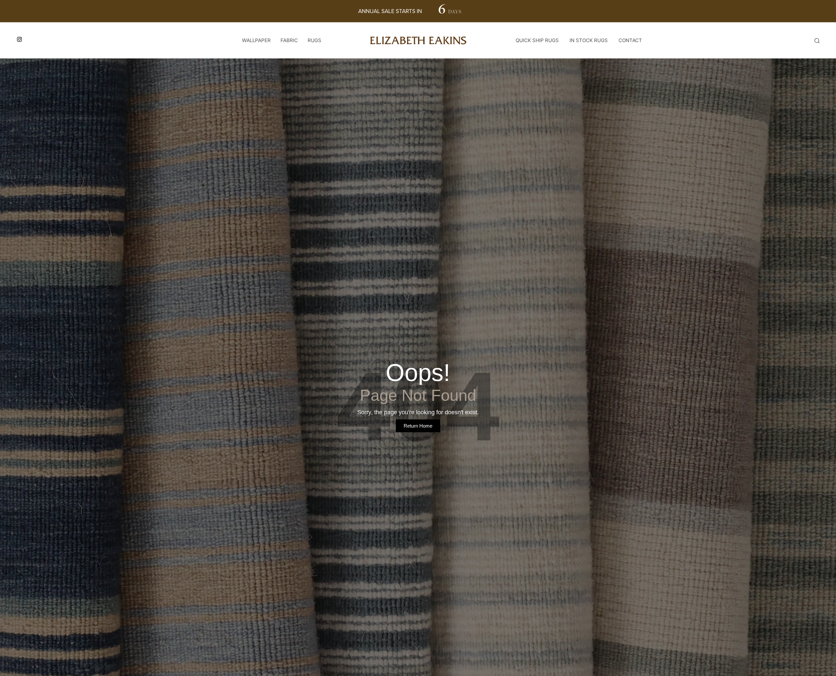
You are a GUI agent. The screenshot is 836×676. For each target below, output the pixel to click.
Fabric (289, 40)
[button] (816, 40)
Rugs (314, 40)
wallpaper (256, 40)
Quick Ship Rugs (537, 40)
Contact (630, 40)
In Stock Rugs (589, 40)
